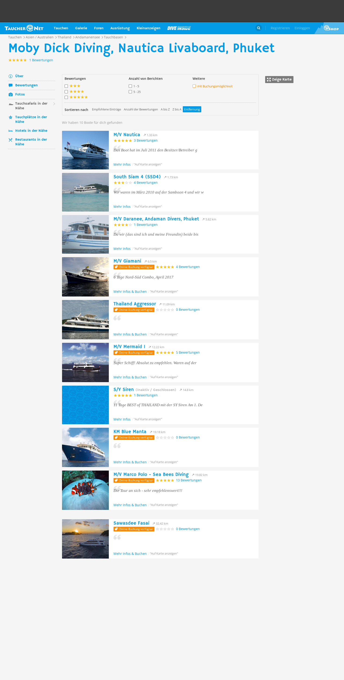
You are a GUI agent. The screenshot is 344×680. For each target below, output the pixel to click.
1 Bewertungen (146, 225)
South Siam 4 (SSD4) (137, 177)
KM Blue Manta (129, 432)
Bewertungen (26, 85)
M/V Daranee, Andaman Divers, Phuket (156, 219)
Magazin (179, 28)
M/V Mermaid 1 (129, 347)
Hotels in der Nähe (31, 130)
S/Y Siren (144, 390)
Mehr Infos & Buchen (130, 291)
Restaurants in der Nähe (31, 142)
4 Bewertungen (146, 182)
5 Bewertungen (188, 352)
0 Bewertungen (188, 309)
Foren (98, 28)
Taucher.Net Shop (329, 28)
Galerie (81, 28)
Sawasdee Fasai (131, 523)
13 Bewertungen (189, 480)
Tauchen (61, 28)
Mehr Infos (122, 164)
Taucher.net (24, 28)
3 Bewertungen (146, 140)
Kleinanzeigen (148, 28)
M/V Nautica (126, 135)
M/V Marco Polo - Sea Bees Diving (151, 475)
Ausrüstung (120, 28)
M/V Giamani (127, 261)
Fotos (20, 94)
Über (19, 76)
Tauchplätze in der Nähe (31, 119)
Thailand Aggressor (134, 304)
